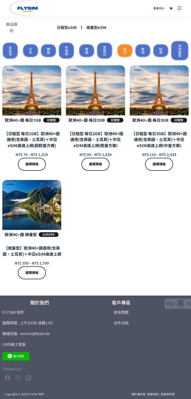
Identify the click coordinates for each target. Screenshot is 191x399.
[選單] (179, 8)
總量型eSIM (96, 27)
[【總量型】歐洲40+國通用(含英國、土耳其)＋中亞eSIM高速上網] (31, 209)
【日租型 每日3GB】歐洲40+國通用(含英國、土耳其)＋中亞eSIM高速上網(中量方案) (159, 139)
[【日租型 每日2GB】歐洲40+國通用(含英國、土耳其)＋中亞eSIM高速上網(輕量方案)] (95, 94)
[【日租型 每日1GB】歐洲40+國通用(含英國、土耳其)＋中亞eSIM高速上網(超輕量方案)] (31, 94)
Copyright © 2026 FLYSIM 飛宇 (24, 394)
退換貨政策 (168, 394)
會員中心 (158, 8)
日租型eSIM (67, 27)
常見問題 (121, 312)
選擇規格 (31, 164)
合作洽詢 (121, 323)
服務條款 (153, 394)
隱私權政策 (138, 394)
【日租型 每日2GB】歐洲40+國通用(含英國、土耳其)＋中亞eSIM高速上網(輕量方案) (95, 139)
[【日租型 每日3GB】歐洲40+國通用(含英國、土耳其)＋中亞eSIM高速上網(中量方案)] (159, 94)
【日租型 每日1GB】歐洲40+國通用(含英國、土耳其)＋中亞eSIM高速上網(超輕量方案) (32, 139)
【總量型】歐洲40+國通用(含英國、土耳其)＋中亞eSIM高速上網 (32, 251)
